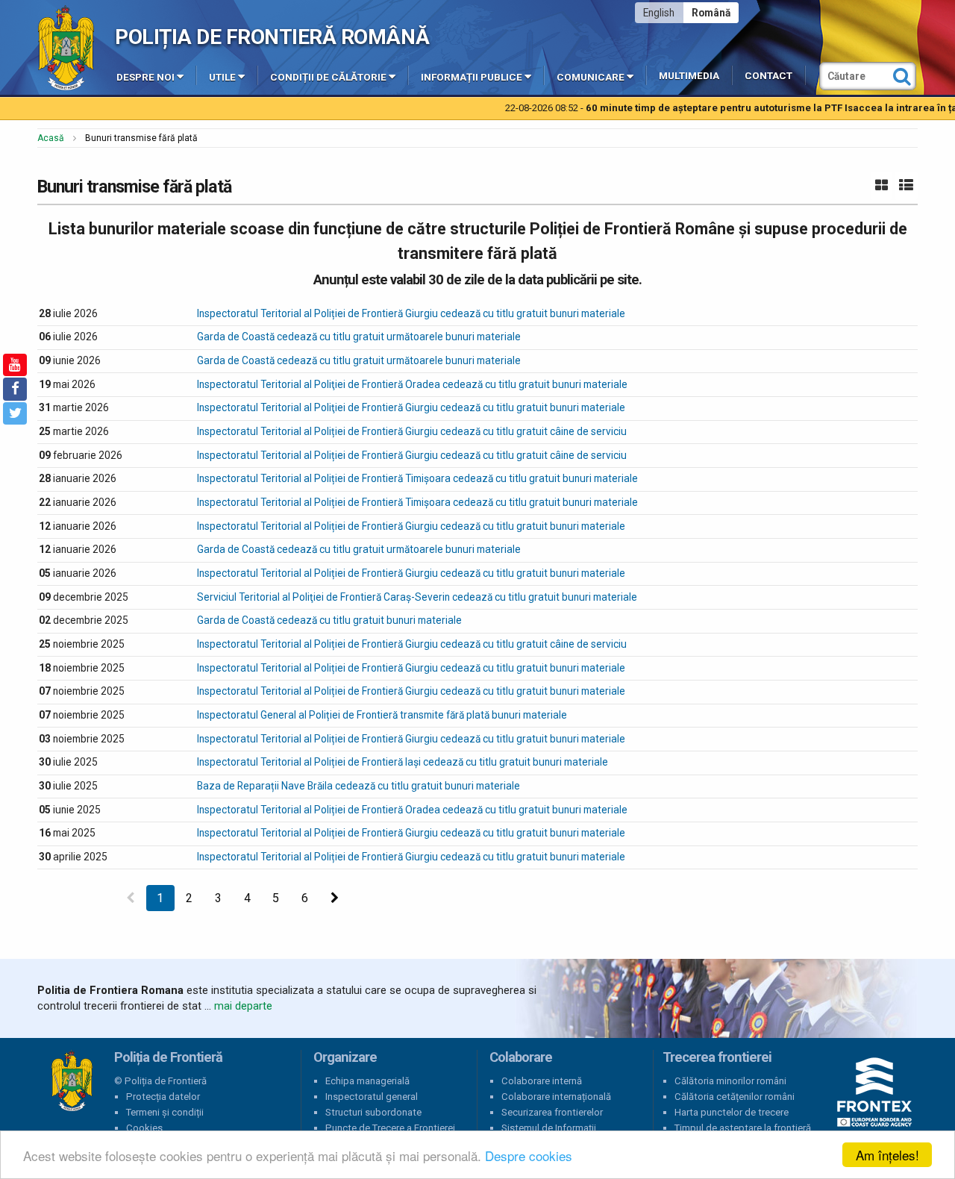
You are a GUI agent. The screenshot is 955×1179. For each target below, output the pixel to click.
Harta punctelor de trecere (731, 1112)
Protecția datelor (163, 1096)
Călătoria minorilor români (730, 1080)
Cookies (144, 1127)
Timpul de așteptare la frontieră (742, 1127)
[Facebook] (15, 389)
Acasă (50, 138)
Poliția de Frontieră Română (272, 37)
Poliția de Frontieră (71, 1081)
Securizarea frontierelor (552, 1112)
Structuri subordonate (373, 1112)
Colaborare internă (541, 1080)
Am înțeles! (887, 1154)
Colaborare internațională (556, 1096)
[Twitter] (15, 413)
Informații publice (471, 77)
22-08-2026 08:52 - (706, 107)
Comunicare (590, 77)
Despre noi (145, 77)
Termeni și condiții (165, 1112)
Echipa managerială (367, 1080)
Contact (768, 75)
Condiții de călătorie (328, 77)
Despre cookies (528, 1155)
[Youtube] (15, 365)
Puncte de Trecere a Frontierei (390, 1127)
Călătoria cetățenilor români (734, 1096)
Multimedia (689, 75)
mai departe (243, 1006)
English (658, 13)
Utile (222, 77)
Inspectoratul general (371, 1096)
